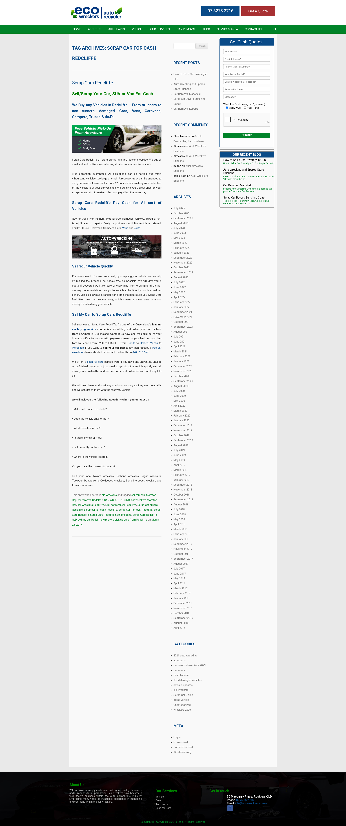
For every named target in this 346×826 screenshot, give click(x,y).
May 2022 (179, 292)
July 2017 (179, 568)
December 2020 (183, 366)
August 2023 (181, 223)
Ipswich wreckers (82, 485)
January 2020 (181, 420)
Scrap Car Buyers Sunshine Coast (244, 197)
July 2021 (179, 336)
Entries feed (181, 742)
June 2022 (180, 287)
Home (77, 29)
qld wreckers (109, 495)
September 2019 (183, 440)
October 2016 (182, 613)
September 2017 (183, 558)
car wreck (179, 670)
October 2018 (182, 494)
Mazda (154, 343)
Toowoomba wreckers (85, 480)
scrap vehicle (181, 699)
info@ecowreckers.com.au (251, 803)
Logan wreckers (151, 476)
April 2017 (179, 583)
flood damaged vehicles (188, 680)
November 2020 (183, 371)
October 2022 (182, 267)
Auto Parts (116, 29)
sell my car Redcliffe (90, 519)
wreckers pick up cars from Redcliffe (125, 519)
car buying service (84, 329)
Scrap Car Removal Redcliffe (135, 509)
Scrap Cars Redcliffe (92, 82)
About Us (94, 29)
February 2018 (182, 534)
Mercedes (78, 347)
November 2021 (183, 317)
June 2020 (180, 395)
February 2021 (182, 356)
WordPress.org (182, 752)
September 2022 (183, 272)
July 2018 (179, 509)
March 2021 (180, 351)
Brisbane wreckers (127, 476)
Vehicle (137, 29)
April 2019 (179, 465)
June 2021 (180, 341)
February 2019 (182, 474)
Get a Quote (258, 11)
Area (158, 800)
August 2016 (181, 623)
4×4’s (137, 228)
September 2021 (183, 326)
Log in (177, 737)
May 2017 (179, 578)
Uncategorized (182, 704)
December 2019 (183, 425)
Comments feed (183, 747)
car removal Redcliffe (90, 500)
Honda (131, 343)
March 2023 (180, 242)
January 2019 (181, 479)
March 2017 (180, 588)
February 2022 (182, 302)
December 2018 (183, 484)
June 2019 (180, 455)
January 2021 (181, 361)
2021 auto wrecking (185, 655)
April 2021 (179, 346)
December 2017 (183, 544)
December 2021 (183, 312)
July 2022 (179, 282)
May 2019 (179, 460)
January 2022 (181, 307)
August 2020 (181, 386)
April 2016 (179, 627)
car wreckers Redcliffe (90, 505)
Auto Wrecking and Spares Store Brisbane (243, 171)
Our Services (160, 29)
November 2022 (183, 262)
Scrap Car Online (183, 695)
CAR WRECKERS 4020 (117, 500)
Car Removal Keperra (186, 108)
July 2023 (179, 228)
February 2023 (182, 247)
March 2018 (180, 529)
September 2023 (183, 218)
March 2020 (180, 410)
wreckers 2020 (182, 709)
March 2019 (180, 470)
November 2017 (183, 548)
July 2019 (179, 450)
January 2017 (181, 598)
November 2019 (183, 430)
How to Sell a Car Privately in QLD (244, 160)
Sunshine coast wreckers (141, 480)
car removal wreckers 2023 (190, 665)
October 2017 (182, 553)
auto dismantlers (120, 796)
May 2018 (179, 519)
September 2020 (183, 381)
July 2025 (179, 208)
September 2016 (183, 618)
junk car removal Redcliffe (120, 505)
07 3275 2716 (220, 10)
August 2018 (181, 504)
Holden (144, 343)
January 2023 (181, 252)
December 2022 (183, 257)
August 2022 (181, 277)
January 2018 (181, 539)
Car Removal (186, 29)
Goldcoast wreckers (112, 480)
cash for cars (95, 361)
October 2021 (182, 321)
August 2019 (181, 445)
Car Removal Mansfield (187, 94)
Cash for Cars (163, 808)
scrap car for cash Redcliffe (100, 509)
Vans (125, 228)
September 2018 (183, 499)
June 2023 (180, 233)
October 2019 (182, 435)
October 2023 (182, 213)
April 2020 (179, 405)
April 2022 (179, 297)
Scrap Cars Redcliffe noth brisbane (110, 514)
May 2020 (179, 400)
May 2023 (179, 238)
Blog (206, 29)
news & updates (183, 685)
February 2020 (182, 415)
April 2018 (179, 524)
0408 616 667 (140, 352)
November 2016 (183, 608)
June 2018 (180, 514)
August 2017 (181, 563)
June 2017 (180, 573)
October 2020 (182, 376)
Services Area (227, 29)
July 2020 (179, 391)
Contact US (253, 29)
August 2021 (181, 331)
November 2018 (183, 489)
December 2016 (183, 603)
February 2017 (182, 593)
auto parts (180, 660)
